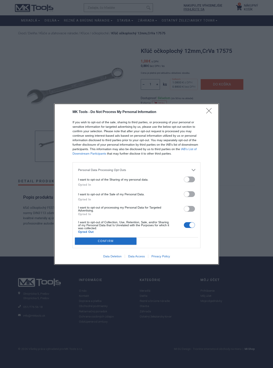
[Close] (210, 112)
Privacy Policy (160, 256)
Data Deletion (112, 256)
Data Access (136, 256)
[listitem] (136, 170)
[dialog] (136, 184)
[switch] (189, 179)
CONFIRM (106, 241)
